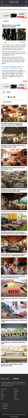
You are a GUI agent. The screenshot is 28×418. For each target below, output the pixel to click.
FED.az (19, 51)
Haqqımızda (16, 399)
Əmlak (15, 395)
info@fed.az (5, 408)
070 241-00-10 (5, 404)
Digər (2, 397)
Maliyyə (15, 389)
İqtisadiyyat (16, 391)
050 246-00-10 (5, 406)
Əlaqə (15, 397)
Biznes (2, 391)
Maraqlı (15, 393)
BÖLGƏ (8, 92)
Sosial (2, 393)
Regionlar (3, 395)
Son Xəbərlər (3, 389)
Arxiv (2, 399)
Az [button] (25, 5)
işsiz (4, 92)
